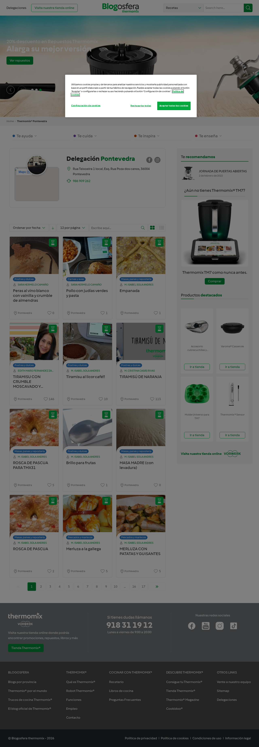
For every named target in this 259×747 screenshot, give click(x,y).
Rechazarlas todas (141, 105)
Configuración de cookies (86, 105)
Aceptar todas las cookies (173, 105)
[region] (131, 96)
